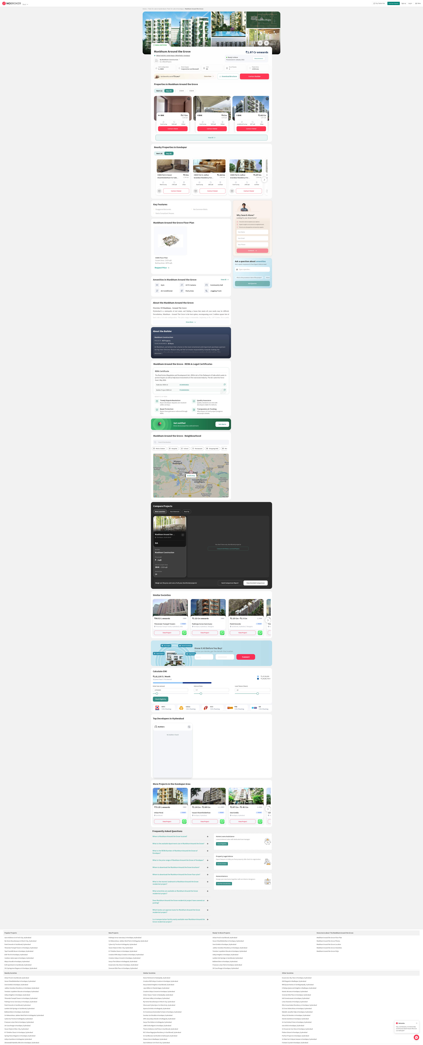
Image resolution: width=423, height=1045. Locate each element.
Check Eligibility (160, 699)
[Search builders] (189, 727)
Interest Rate (198, 686)
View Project (167, 633)
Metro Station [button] (160, 449)
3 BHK (181, 91)
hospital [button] (174, 449)
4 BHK (191, 91)
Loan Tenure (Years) (241, 686)
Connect (251, 251)
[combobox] (193, 442)
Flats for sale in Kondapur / (176, 9)
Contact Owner (173, 129)
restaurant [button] (198, 449)
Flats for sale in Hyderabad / (157, 9)
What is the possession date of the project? (249, 277)
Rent (24, 4)
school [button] (186, 449)
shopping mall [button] (213, 449)
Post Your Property (394, 3)
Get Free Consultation (224, 883)
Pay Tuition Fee (380, 3)
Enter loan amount (159, 686)
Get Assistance (221, 864)
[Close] (416, 1023)
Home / (145, 9)
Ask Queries (252, 283)
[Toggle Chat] (416, 1037)
